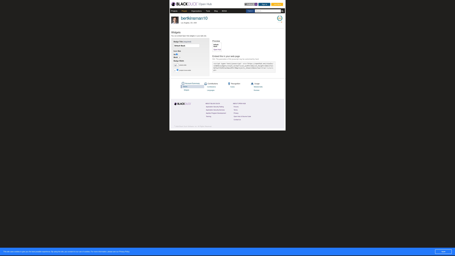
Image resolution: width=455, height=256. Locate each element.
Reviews (256, 90)
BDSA (224, 11)
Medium (177, 57)
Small (176, 54)
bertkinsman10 (194, 18)
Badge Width (179, 61)
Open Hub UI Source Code (242, 116)
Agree (443, 251)
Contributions (211, 87)
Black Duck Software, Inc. (188, 126)
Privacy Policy (124, 251)
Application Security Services (215, 110)
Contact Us (237, 120)
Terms (236, 110)
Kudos (232, 87)
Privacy (236, 113)
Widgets (186, 90)
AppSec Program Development (216, 113)
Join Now (277, 4)
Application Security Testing (215, 107)
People (184, 11)
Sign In (264, 4)
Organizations (196, 11)
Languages (210, 90)
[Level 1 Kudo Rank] (280, 18)
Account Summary (192, 83)
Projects (174, 11)
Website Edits (258, 87)
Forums (236, 107)
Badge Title (178, 41)
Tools (208, 11)
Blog (216, 11)
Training (208, 116)
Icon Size (177, 51)
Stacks (185, 86)
